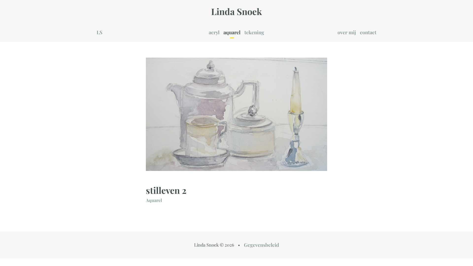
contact (368, 32)
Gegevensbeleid (261, 244)
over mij (347, 32)
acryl (214, 32)
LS (99, 32)
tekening (254, 32)
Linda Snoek (236, 11)
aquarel (231, 32)
